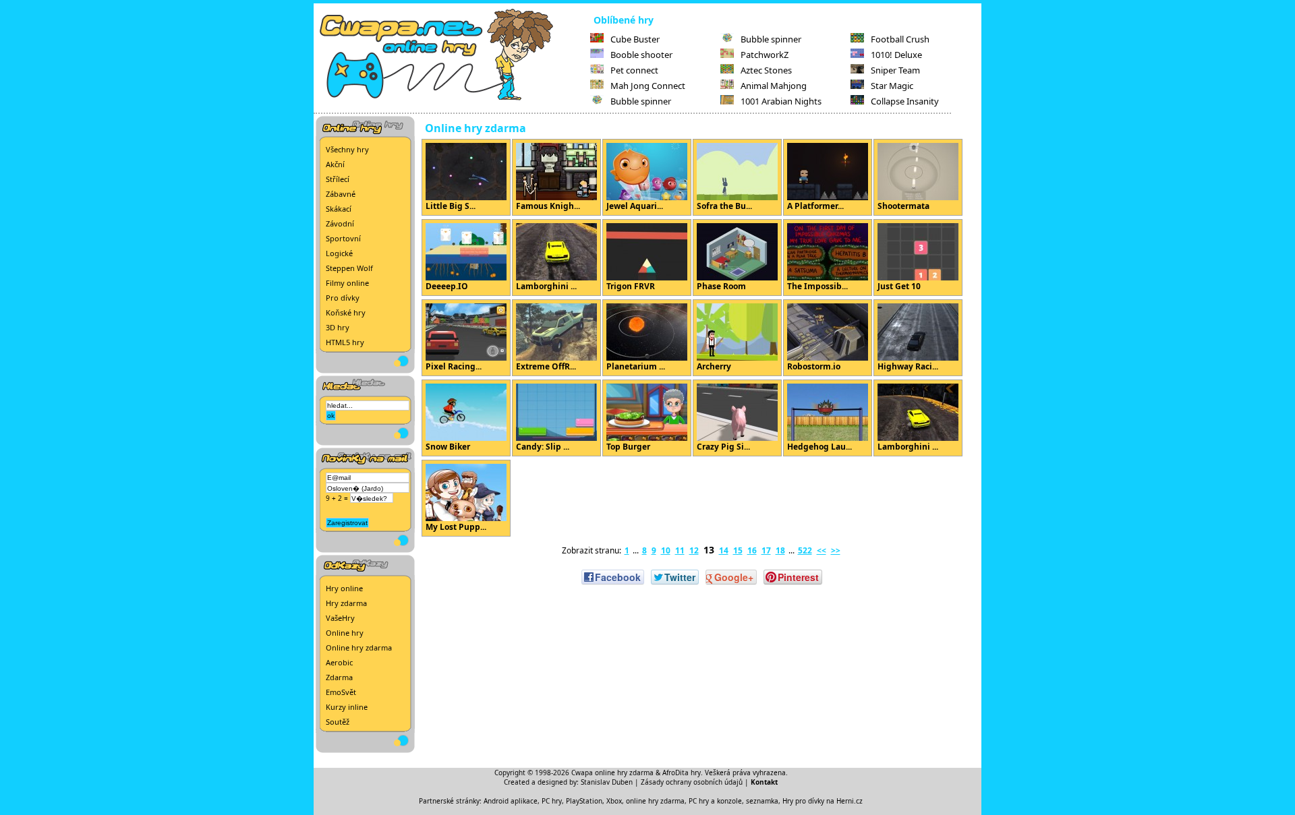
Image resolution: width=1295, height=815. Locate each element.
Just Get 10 (899, 286)
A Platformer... (815, 206)
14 (723, 550)
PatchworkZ (764, 55)
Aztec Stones (766, 70)
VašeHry (340, 618)
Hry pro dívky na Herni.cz (822, 801)
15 (738, 550)
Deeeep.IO (447, 286)
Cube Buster (635, 39)
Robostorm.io (813, 366)
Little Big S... (451, 206)
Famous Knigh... (548, 206)
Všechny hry (347, 149)
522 (805, 550)
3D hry (337, 327)
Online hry (345, 633)
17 (766, 550)
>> (835, 550)
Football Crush (900, 39)
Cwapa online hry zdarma (612, 772)
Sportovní (343, 238)
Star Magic (892, 86)
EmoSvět (341, 692)
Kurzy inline (347, 707)
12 (694, 550)
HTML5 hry (345, 342)
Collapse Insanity (905, 101)
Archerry (714, 366)
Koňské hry (346, 312)
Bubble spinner (640, 101)
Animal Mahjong (774, 86)
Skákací (338, 209)
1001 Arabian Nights (781, 101)
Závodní (340, 223)
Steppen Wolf (349, 268)
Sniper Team (895, 70)
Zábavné (340, 194)
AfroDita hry (681, 772)
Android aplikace (511, 801)
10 (665, 550)
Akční (335, 164)
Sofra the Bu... (724, 206)
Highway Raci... (907, 366)
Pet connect (634, 70)
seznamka (762, 801)
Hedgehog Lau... (819, 446)
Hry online (344, 588)
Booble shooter (641, 55)
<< (821, 550)
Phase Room (721, 286)
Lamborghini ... (546, 286)
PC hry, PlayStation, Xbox (582, 801)
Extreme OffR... (546, 366)
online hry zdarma (655, 801)
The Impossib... (817, 286)
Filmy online (347, 283)
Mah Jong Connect (647, 86)
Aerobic (339, 662)
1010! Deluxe (896, 55)
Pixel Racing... (454, 366)
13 (708, 549)
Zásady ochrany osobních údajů (692, 782)
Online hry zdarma (359, 647)
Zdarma (339, 677)
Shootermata (903, 206)
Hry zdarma (346, 603)
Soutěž (337, 722)
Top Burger (628, 446)
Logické (339, 253)
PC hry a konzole (715, 801)
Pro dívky (342, 298)
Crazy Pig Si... (723, 446)
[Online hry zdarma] (452, 98)
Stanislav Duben (607, 782)
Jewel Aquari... (634, 206)
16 (752, 550)
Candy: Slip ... (542, 446)
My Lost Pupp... (456, 527)
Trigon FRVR (630, 286)
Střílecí (337, 179)
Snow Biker (448, 446)
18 (780, 550)
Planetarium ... (635, 366)
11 (680, 550)
